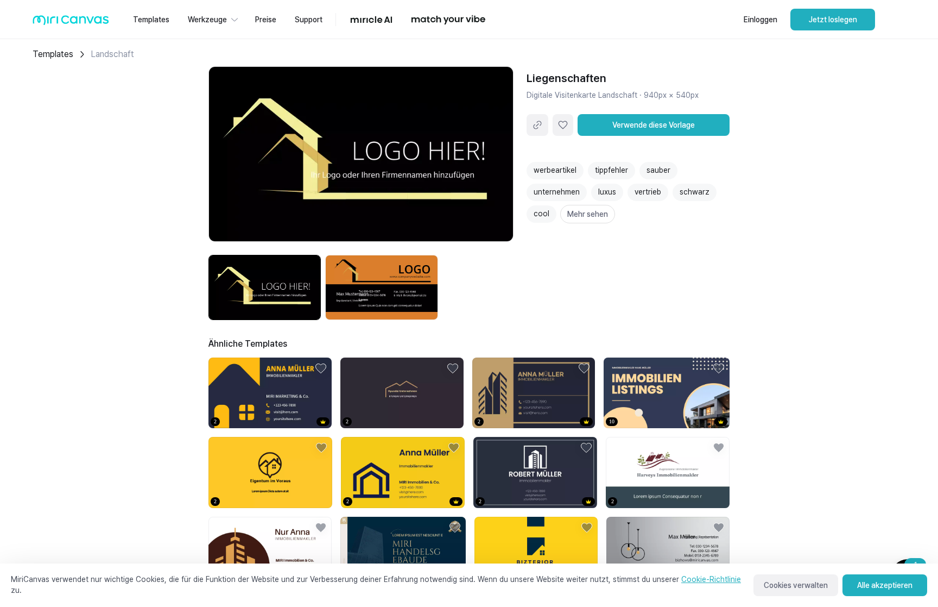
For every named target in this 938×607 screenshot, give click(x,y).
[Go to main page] (71, 22)
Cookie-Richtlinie (711, 579)
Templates (53, 54)
